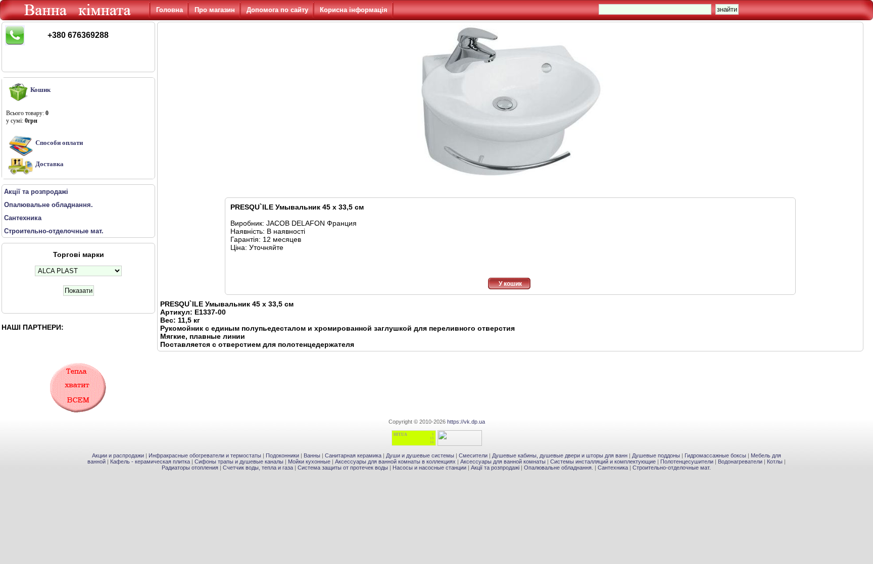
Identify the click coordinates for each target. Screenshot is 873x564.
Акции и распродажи (118, 455)
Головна (169, 10)
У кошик (510, 283)
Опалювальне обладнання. (558, 468)
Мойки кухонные (309, 461)
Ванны (312, 455)
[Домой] (79, 18)
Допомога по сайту (277, 10)
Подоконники (282, 455)
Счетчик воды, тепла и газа (258, 468)
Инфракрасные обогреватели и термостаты (205, 455)
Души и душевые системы (420, 455)
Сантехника (613, 468)
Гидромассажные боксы (715, 455)
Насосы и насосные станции (429, 468)
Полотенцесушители (686, 461)
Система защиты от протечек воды (343, 468)
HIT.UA (400, 434)
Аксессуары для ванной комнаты (503, 461)
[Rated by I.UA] (460, 444)
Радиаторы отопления (190, 468)
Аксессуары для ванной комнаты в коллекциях (395, 461)
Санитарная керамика (353, 455)
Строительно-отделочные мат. (672, 468)
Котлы (775, 461)
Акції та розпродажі (495, 468)
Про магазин (215, 10)
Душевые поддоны (656, 455)
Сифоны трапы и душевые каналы (239, 461)
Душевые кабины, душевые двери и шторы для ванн (559, 455)
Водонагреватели (740, 461)
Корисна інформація (353, 10)
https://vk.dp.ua (466, 422)
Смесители (473, 455)
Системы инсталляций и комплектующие (603, 461)
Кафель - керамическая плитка (150, 461)
